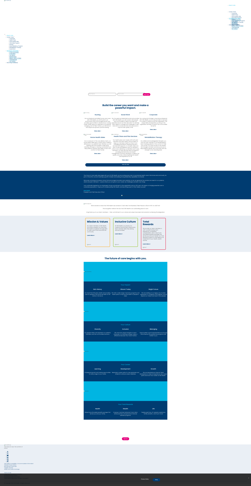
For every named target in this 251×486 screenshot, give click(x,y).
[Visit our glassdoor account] (7, 461)
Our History (234, 23)
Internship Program (14, 43)
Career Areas (232, 12)
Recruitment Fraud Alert (10, 466)
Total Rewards (235, 27)
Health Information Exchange (11, 469)
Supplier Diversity (8, 468)
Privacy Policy (145, 479)
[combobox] (102, 94)
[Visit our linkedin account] (7, 458)
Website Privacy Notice (10, 465)
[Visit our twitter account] (7, 454)
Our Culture (235, 29)
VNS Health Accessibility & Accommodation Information (18, 463)
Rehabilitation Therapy (237, 22)
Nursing (11, 44)
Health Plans (235, 15)
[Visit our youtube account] (7, 456)
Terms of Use (7, 472)
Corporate (234, 13)
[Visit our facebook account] (7, 452)
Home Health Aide (236, 16)
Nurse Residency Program (238, 21)
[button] (127, 37)
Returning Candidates (234, 25)
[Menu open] (4, 34)
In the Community (236, 20)
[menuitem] (127, 35)
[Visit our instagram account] (7, 459)
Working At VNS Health (235, 18)
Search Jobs (232, 5)
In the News (235, 21)
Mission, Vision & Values (237, 26)
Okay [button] (156, 479)
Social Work (12, 49)
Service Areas (12, 56)
